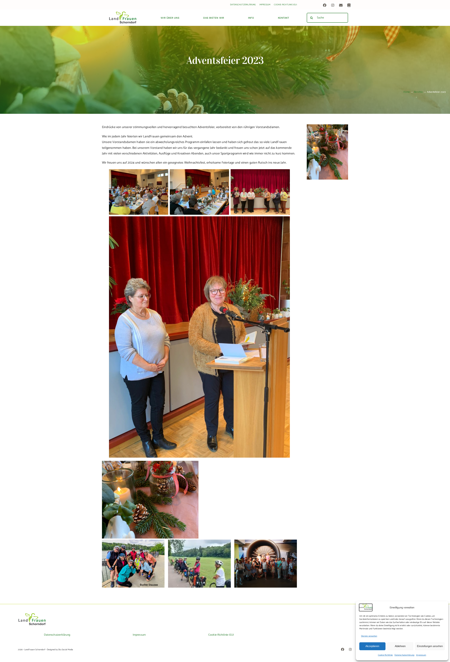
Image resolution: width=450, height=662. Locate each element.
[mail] (341, 5)
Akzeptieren (372, 646)
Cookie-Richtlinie (385, 655)
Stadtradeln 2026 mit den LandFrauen (199, 560)
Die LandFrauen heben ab (265, 560)
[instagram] (333, 5)
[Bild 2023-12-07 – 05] (327, 126)
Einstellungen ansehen (430, 646)
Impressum (421, 655)
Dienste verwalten (369, 636)
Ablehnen (400, 646)
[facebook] (325, 5)
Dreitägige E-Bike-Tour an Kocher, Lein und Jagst (133, 558)
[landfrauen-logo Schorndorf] (32, 614)
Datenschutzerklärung (404, 655)
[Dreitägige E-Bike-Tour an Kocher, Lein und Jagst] (133, 564)
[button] (104, 563)
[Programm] (349, 5)
